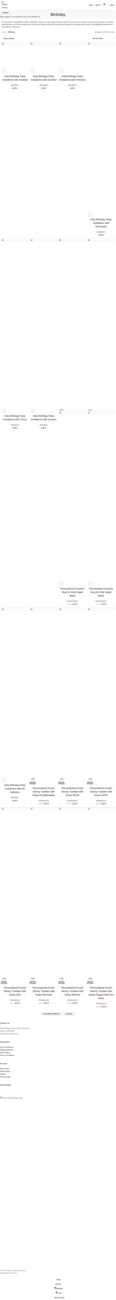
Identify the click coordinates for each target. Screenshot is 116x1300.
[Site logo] (5, 5)
